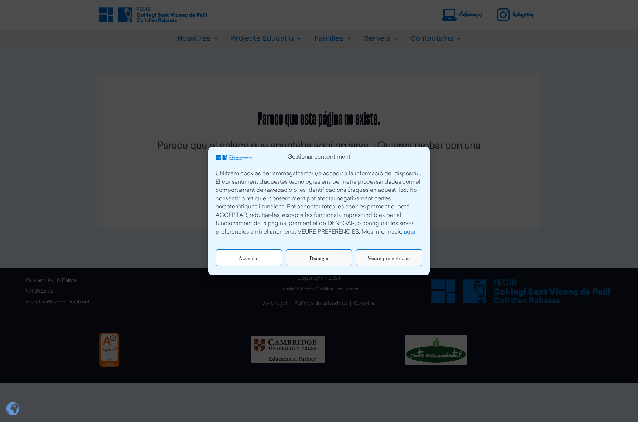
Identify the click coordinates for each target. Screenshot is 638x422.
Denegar (319, 258)
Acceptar (249, 258)
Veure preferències (389, 258)
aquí (409, 232)
